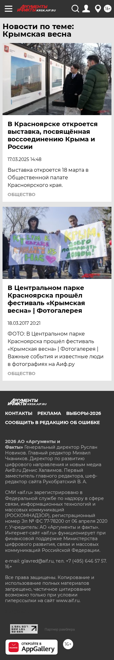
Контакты (18, 413)
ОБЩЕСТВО (21, 194)
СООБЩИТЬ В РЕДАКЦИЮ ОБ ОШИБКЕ (52, 422)
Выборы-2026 (83, 413)
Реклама (49, 413)
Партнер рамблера (60, 629)
